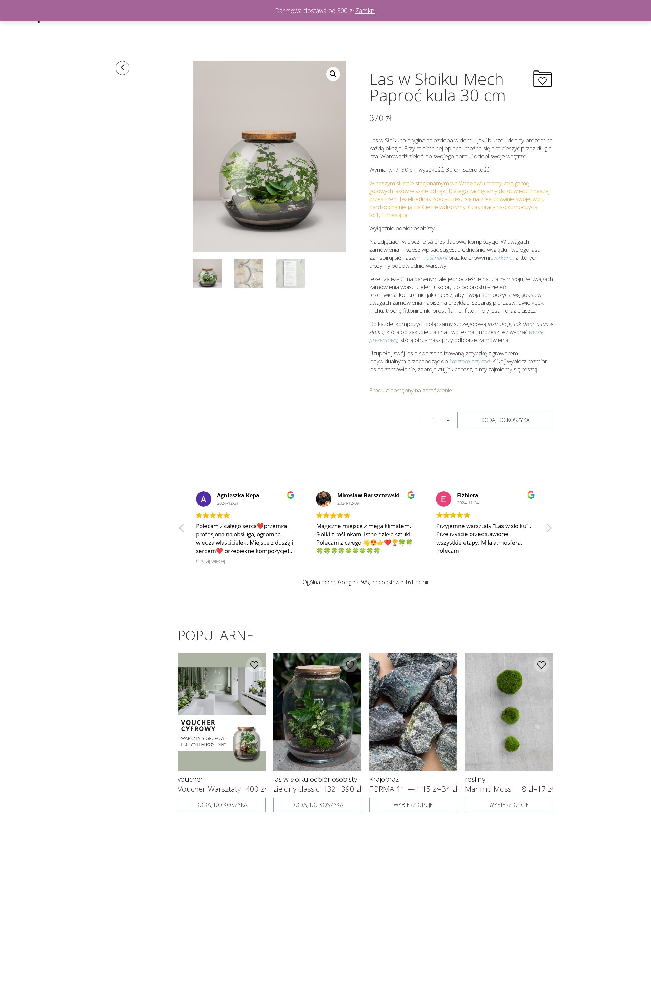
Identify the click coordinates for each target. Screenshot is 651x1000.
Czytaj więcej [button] (450, 560)
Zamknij (365, 10)
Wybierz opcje (413, 805)
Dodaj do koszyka (505, 420)
